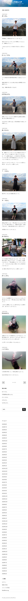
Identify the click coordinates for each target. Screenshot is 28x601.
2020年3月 (4, 512)
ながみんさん (5, 402)
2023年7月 (4, 427)
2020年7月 (4, 507)
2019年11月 (4, 523)
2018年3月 (4, 573)
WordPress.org (5, 590)
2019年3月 (4, 546)
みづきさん (5, 236)
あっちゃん (5, 130)
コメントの (6, 587)
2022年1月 (4, 465)
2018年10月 (4, 554)
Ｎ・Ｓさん (5, 200)
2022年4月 (4, 457)
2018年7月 (4, 562)
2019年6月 (4, 537)
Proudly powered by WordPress (9, 597)
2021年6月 (4, 485)
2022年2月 (4, 462)
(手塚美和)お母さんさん (7, 394)
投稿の (4, 584)
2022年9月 (4, 443)
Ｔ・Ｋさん (5, 171)
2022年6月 (4, 451)
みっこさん (5, 275)
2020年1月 (4, 518)
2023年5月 (4, 432)
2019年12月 (4, 521)
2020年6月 (4, 510)
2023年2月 (4, 438)
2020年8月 (4, 504)
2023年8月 (4, 424)
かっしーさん (6, 55)
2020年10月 (4, 501)
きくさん (4, 16)
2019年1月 (4, 548)
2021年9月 (4, 476)
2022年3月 (4, 460)
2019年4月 (4, 543)
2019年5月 (4, 540)
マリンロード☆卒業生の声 (12, 2)
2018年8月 (4, 559)
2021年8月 (4, 479)
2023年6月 (4, 429)
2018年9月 (4, 557)
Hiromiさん (5, 313)
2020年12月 (4, 496)
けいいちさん (5, 397)
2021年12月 (4, 468)
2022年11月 (4, 440)
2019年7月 (4, 534)
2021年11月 (4, 471)
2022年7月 (4, 449)
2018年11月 (4, 551)
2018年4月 (4, 570)
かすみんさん (6, 94)
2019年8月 (4, 532)
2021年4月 (4, 490)
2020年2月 (4, 515)
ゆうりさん (4, 391)
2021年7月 (4, 482)
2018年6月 (4, 565)
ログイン (4, 582)
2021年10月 (4, 474)
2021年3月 (4, 493)
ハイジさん (5, 349)
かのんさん (4, 400)
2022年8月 (4, 446)
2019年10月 (4, 526)
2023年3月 (4, 435)
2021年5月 (4, 487)
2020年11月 (4, 499)
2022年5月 (4, 454)
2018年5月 (4, 568)
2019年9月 (4, 529)
